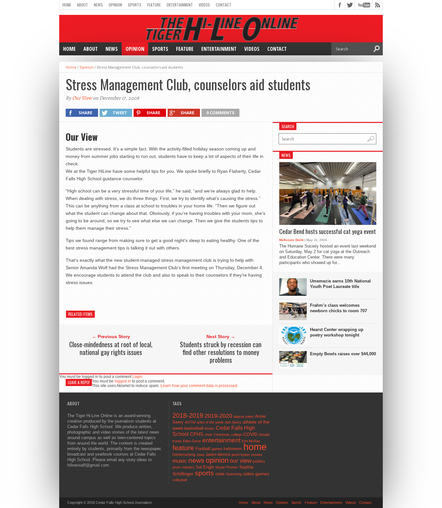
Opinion (115, 4)
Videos (204, 4)
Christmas (222, 434)
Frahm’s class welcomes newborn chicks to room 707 (338, 308)
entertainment (221, 440)
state (220, 473)
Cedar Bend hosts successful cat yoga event (327, 231)
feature (183, 447)
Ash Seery (233, 422)
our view (240, 461)
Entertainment (180, 4)
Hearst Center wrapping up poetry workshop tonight (336, 332)
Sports (134, 4)
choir (208, 434)
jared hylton (241, 455)
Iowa (200, 455)
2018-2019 (187, 415)
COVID (250, 434)
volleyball (179, 480)
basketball (194, 428)
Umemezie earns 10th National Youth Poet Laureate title (340, 284)
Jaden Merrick (217, 454)
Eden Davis (192, 441)
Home (66, 4)
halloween (233, 449)
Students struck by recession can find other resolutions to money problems (220, 352)
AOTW (190, 422)
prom (176, 467)
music (179, 461)
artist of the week (210, 422)
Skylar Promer (226, 467)
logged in (123, 381)
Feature (154, 4)
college (236, 434)
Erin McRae (251, 441)
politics (259, 461)
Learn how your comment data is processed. (199, 385)
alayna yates (244, 416)
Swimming (234, 474)
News (98, 4)
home (255, 446)
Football (202, 448)
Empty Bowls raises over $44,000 (343, 353)
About (82, 4)
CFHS (196, 434)
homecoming (183, 454)
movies (256, 455)
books (210, 428)
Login (137, 376)
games (217, 449)
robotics (188, 467)
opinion (217, 460)
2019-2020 (218, 416)
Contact (223, 4)
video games (256, 473)
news (196, 460)
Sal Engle (205, 467)
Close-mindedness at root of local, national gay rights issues (110, 348)
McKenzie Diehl (291, 240)
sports (204, 473)
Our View (82, 98)
